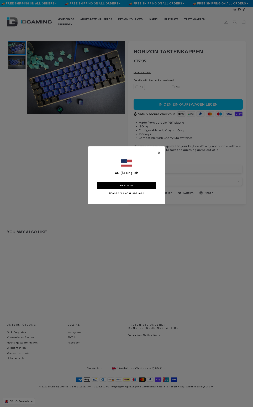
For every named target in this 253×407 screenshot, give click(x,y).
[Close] (159, 152)
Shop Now (126, 185)
